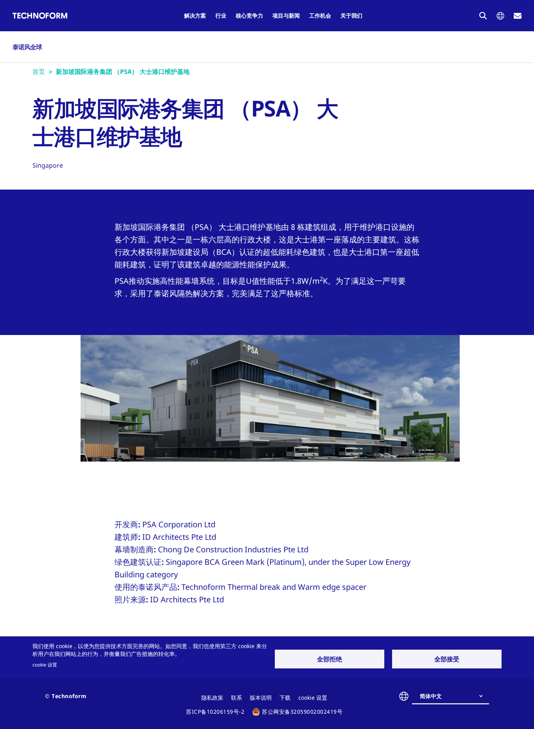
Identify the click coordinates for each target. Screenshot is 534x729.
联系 (236, 697)
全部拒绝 (329, 659)
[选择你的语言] (500, 16)
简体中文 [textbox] (431, 696)
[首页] (40, 16)
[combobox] (453, 696)
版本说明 (261, 697)
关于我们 (351, 15)
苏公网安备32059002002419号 (302, 711)
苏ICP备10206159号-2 (215, 711)
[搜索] (483, 16)
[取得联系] (517, 16)
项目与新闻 (286, 15)
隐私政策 (212, 697)
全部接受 (446, 659)
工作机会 (320, 15)
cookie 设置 (44, 664)
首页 (38, 71)
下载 (285, 697)
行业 (220, 15)
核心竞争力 (249, 15)
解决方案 (195, 15)
